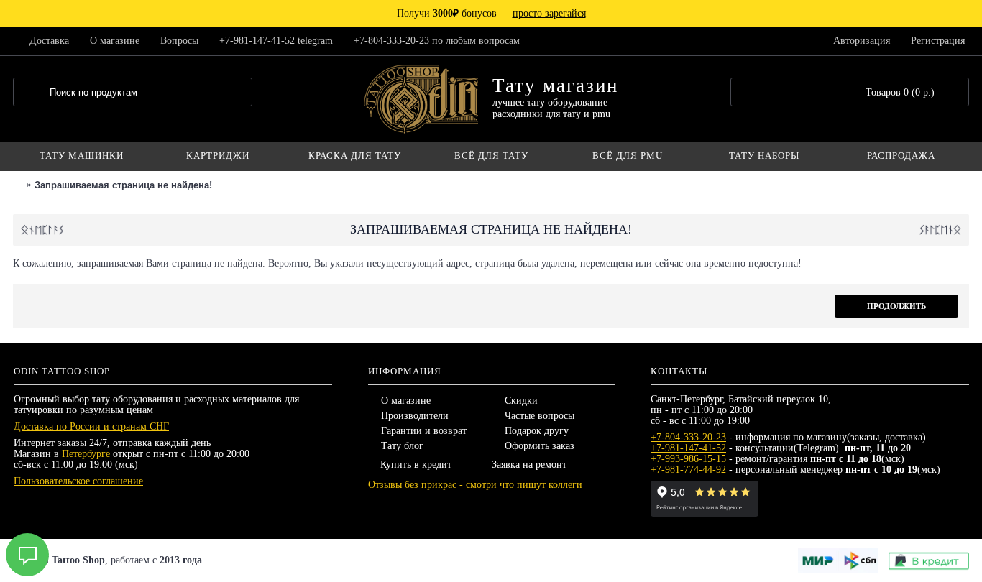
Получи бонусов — (491, 13)
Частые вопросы (539, 415)
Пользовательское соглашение (78, 481)
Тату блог (402, 445)
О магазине (406, 400)
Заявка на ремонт (529, 464)
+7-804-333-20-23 (688, 437)
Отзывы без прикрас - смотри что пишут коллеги (475, 484)
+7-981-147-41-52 (688, 448)
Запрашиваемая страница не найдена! (123, 185)
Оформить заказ (539, 445)
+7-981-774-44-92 (688, 469)
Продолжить (896, 306)
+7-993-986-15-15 (688, 458)
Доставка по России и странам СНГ (91, 426)
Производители (415, 415)
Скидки (521, 400)
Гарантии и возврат (424, 430)
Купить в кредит (415, 464)
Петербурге (86, 453)
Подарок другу (537, 430)
